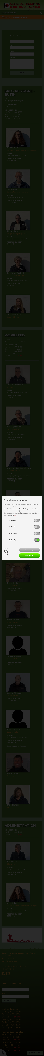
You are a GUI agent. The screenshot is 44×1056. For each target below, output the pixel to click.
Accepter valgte (29, 550)
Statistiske (12, 527)
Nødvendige (12, 540)
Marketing (12, 520)
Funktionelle (13, 533)
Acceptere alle (29, 555)
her (15, 515)
